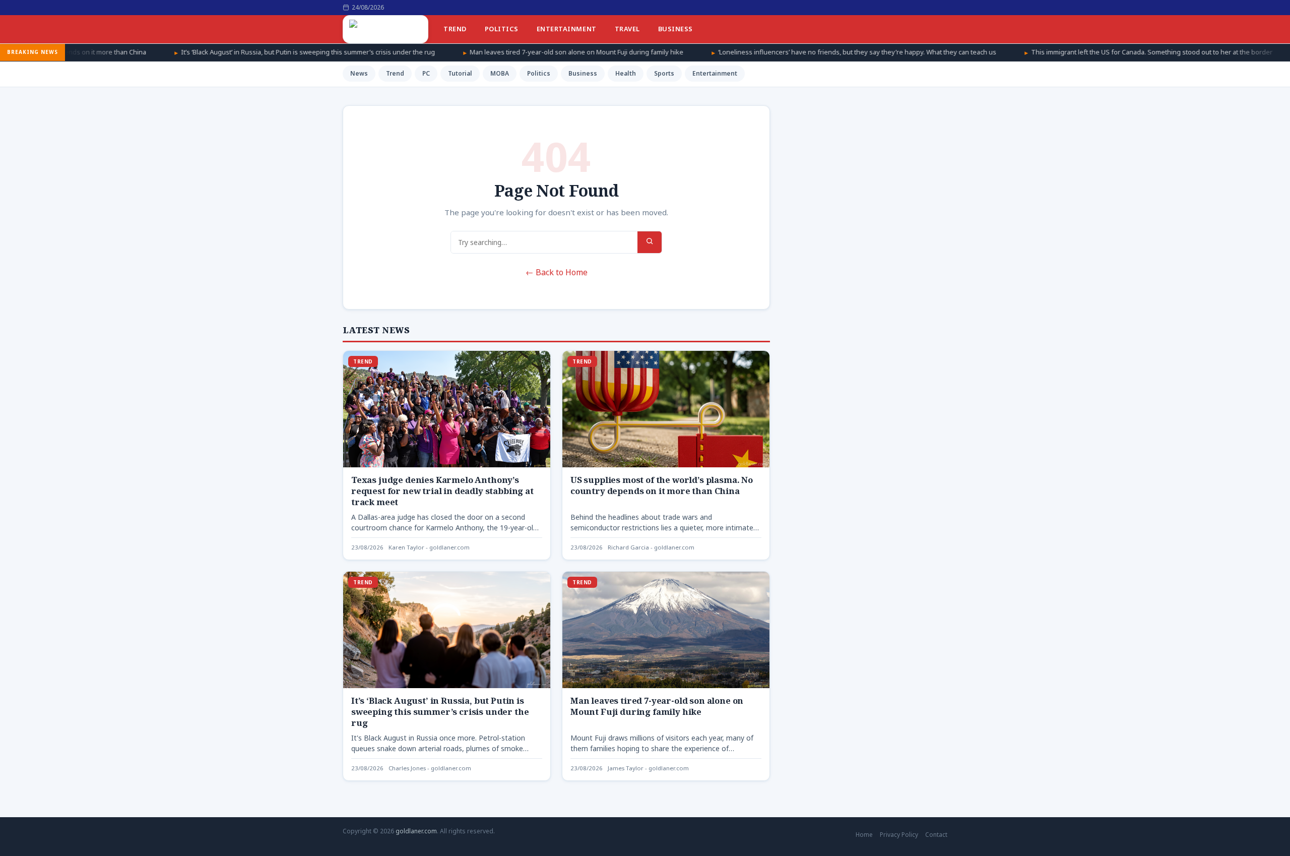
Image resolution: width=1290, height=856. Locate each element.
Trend (455, 28)
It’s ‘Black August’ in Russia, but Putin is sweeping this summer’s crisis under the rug (238, 51)
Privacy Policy (899, 834)
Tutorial (460, 73)
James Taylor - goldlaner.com (648, 768)
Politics (502, 28)
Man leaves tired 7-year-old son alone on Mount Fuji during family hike (507, 51)
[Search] (649, 242)
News (359, 73)
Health (625, 73)
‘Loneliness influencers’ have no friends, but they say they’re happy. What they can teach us (788, 51)
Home (864, 834)
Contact (936, 834)
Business (675, 28)
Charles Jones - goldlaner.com (430, 768)
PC (426, 73)
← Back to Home (557, 272)
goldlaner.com (416, 831)
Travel (627, 28)
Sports (664, 73)
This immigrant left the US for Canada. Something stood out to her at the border (1082, 51)
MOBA (499, 73)
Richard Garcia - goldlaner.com (651, 547)
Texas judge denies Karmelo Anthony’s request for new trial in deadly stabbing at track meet (442, 491)
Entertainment (567, 28)
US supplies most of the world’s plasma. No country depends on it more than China (661, 485)
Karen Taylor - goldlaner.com (429, 547)
